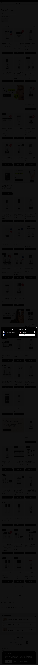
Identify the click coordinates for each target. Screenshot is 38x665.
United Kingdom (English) (10, 332)
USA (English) (24, 332)
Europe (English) (9, 334)
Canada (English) (24, 334)
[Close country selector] (36, 327)
